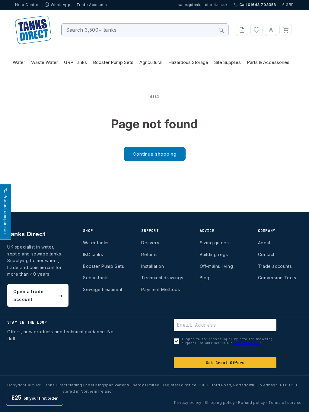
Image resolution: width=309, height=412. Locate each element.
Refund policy (251, 402)
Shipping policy (220, 402)
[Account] (271, 30)
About (264, 242)
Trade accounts (275, 266)
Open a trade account (37, 295)
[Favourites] (256, 30)
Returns (149, 254)
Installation (152, 266)
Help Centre (27, 4)
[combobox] (145, 29)
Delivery (150, 242)
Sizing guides (214, 242)
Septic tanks (96, 277)
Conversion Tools (277, 277)
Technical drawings (162, 277)
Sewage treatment (103, 289)
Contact (266, 254)
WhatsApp (61, 4)
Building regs (214, 254)
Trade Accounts (91, 4)
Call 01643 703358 (257, 4)
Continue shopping (155, 154)
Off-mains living (216, 266)
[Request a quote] (242, 30)
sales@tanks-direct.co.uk (203, 4)
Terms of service (285, 402)
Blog (204, 277)
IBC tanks (93, 254)
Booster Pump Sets (103, 266)
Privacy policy (187, 402)
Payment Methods (160, 289)
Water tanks (96, 242)
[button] (285, 30)
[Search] (221, 30)
